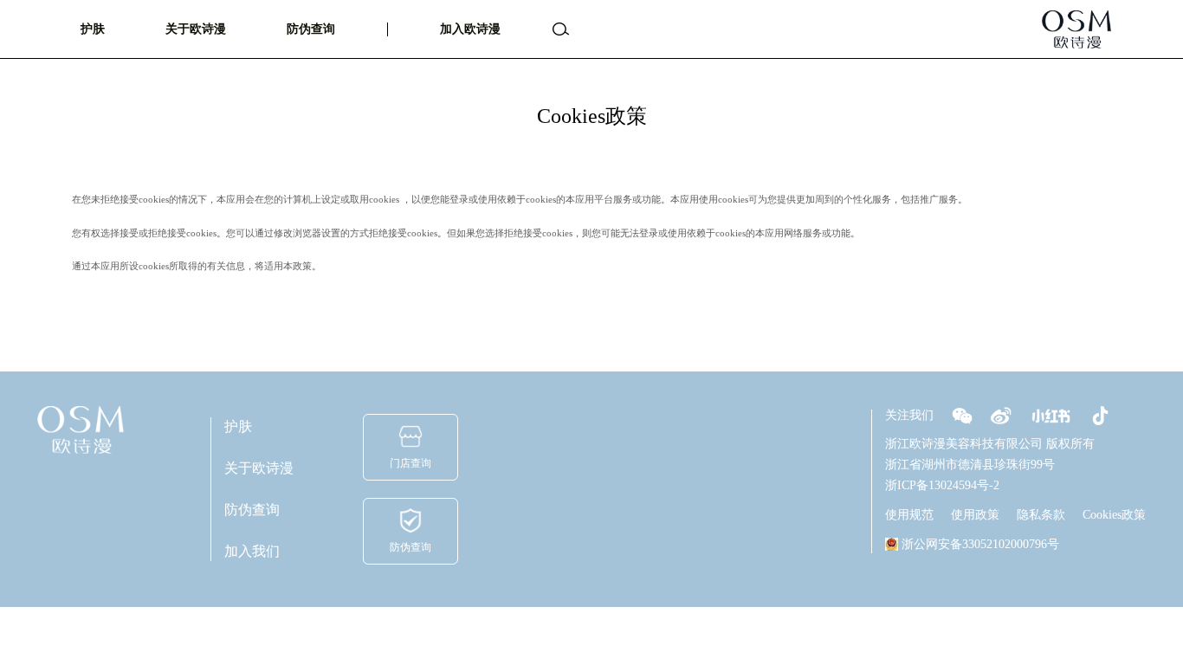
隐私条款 (1041, 514)
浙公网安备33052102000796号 (980, 544)
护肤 (93, 29)
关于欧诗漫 (195, 29)
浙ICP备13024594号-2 (942, 485)
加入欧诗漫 (470, 29)
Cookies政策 (1114, 514)
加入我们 (252, 551)
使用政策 (975, 514)
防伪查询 (311, 29)
